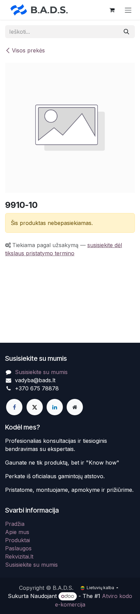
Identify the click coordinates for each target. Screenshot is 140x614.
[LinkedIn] (55, 407)
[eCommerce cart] (112, 10)
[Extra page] (75, 407)
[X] (35, 407)
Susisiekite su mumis (41, 372)
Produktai (17, 540)
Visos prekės (28, 50)
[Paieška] (126, 31)
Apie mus (17, 532)
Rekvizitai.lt (19, 556)
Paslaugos (18, 548)
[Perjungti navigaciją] (128, 10)
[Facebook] (14, 407)
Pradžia (14, 523)
